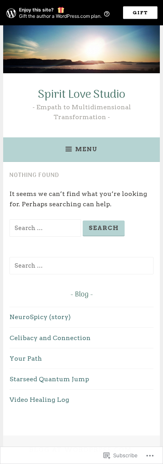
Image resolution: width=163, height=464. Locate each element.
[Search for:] (46, 228)
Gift (140, 12)
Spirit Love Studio (81, 95)
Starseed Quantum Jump (49, 379)
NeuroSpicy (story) (40, 317)
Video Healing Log (39, 399)
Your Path (25, 358)
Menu (86, 149)
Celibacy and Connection (50, 338)
